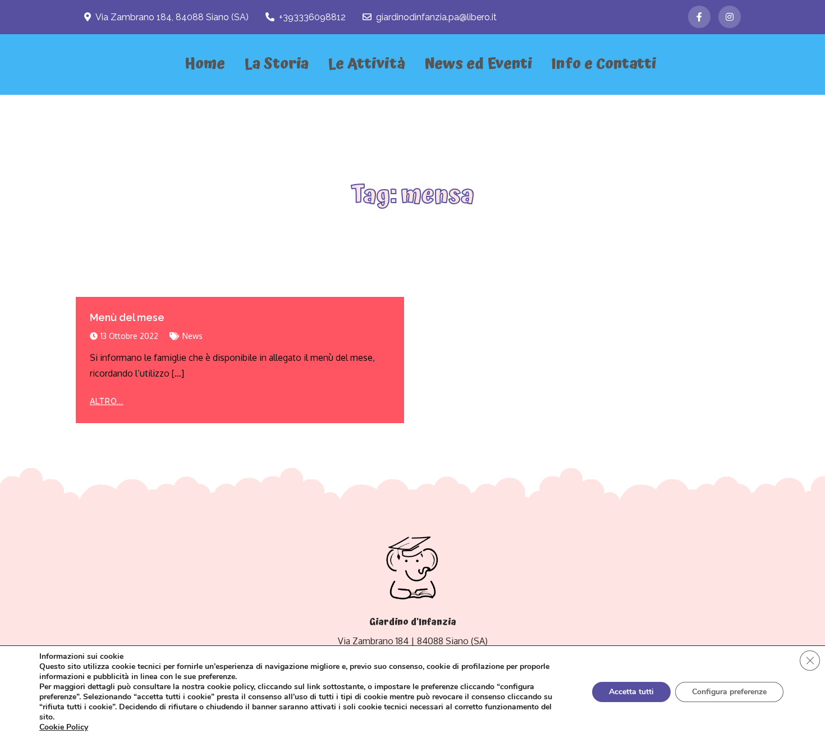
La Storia (276, 64)
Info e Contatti (603, 64)
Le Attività (366, 64)
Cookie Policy (63, 727)
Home (205, 64)
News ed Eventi (478, 64)
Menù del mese (127, 317)
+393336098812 (312, 17)
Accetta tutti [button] (631, 691)
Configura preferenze (729, 691)
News (192, 336)
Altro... (106, 401)
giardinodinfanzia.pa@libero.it (436, 17)
